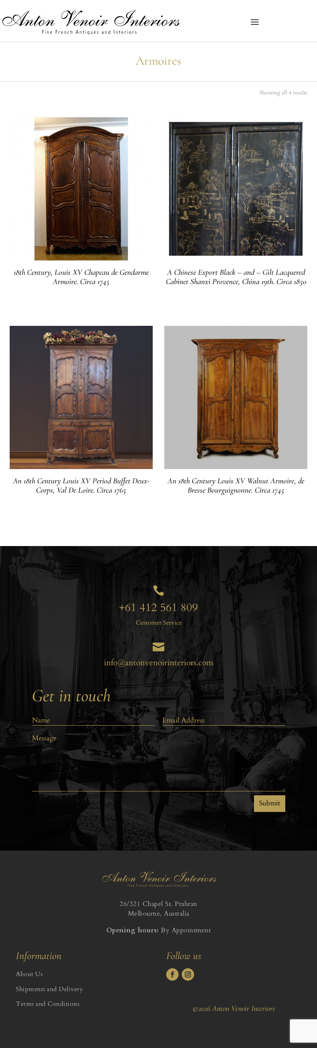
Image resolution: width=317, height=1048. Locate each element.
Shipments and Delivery (49, 989)
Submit (269, 803)
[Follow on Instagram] (188, 974)
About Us (29, 974)
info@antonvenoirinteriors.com (158, 662)
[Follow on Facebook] (172, 974)
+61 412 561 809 (158, 607)
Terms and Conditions (47, 1004)
